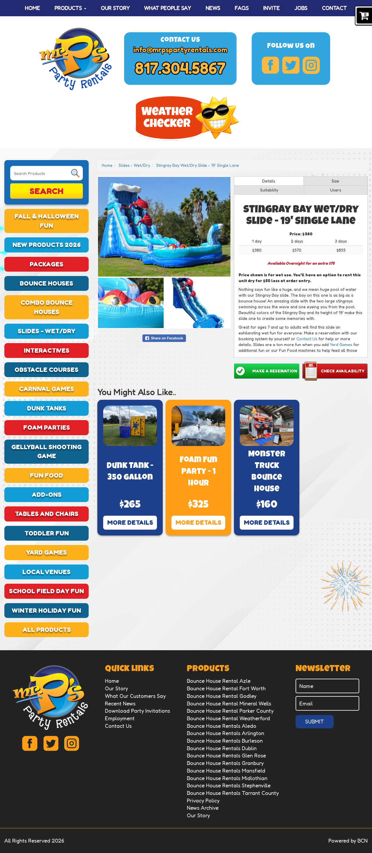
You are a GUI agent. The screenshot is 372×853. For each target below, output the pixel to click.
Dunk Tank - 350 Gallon (130, 472)
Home (32, 8)
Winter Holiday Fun (46, 610)
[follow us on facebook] (270, 65)
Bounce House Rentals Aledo (221, 726)
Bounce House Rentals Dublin (222, 748)
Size (335, 180)
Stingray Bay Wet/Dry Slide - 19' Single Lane (197, 165)
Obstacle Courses (46, 369)
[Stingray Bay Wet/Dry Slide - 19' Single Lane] (164, 226)
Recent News (120, 703)
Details (268, 180)
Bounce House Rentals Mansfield (226, 770)
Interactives (46, 350)
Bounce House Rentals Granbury (225, 763)
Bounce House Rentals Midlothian (227, 778)
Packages (46, 264)
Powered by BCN (348, 840)
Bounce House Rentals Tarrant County (233, 793)
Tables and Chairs (46, 513)
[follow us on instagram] (311, 65)
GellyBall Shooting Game (46, 451)
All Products (46, 629)
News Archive (203, 807)
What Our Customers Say (135, 696)
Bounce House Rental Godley (221, 696)
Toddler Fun (46, 533)
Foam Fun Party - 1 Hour (198, 472)
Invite (271, 8)
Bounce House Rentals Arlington (225, 733)
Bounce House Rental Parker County (230, 710)
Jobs (300, 8)
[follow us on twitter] (291, 65)
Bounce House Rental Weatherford (228, 718)
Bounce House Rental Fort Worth (226, 688)
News (213, 8)
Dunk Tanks (46, 408)
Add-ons (47, 494)
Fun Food (46, 475)
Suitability (269, 189)
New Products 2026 (46, 244)
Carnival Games (46, 389)
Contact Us (306, 338)
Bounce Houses (46, 283)
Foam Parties (46, 427)
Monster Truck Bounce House (266, 472)
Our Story (115, 8)
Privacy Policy (203, 800)
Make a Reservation (274, 370)
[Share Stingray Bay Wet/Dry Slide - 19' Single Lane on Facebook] (164, 337)
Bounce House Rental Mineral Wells (229, 703)
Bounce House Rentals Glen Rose (226, 755)
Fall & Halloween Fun (47, 220)
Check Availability (342, 370)
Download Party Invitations (137, 710)
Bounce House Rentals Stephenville (229, 785)
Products (69, 8)
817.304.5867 (180, 68)
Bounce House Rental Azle (219, 681)
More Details (130, 522)
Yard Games (46, 552)
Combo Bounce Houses (47, 307)
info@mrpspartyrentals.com (180, 49)
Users (335, 189)
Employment (120, 718)
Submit (314, 721)
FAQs (242, 8)
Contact (334, 8)
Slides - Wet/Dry (46, 331)
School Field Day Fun (46, 591)
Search (46, 191)
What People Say (167, 8)
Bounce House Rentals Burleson (225, 740)
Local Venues (46, 572)
